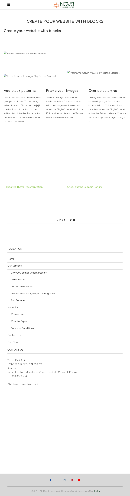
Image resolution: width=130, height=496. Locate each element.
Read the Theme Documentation (24, 187)
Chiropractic (18, 279)
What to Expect (19, 321)
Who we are (17, 314)
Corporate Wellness (22, 286)
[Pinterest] (72, 480)
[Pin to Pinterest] (71, 220)
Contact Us (14, 335)
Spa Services (18, 300)
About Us (12, 307)
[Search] (121, 4)
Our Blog (12, 342)
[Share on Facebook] (64, 220)
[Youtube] (79, 480)
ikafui (97, 491)
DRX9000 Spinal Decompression (29, 273)
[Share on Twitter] (67, 220)
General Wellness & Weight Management (33, 293)
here (15, 384)
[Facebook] (50, 480)
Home (10, 259)
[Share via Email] (74, 220)
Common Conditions (22, 328)
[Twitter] (57, 480)
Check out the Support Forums (85, 187)
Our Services (14, 266)
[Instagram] (64, 480)
